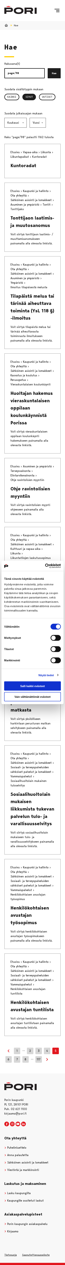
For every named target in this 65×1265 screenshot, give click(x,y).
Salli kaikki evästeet (32, 686)
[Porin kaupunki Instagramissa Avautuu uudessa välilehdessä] (12, 1124)
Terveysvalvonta (20, 471)
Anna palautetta (17, 1155)
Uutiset (47, 96)
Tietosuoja (10, 1254)
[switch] (56, 638)
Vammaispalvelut (21, 776)
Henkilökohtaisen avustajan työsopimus (29, 915)
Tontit (47, 204)
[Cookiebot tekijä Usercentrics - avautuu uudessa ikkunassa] (46, 566)
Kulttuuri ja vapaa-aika (25, 549)
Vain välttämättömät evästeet (32, 696)
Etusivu (15, 152)
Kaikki (11, 96)
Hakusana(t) (12, 63)
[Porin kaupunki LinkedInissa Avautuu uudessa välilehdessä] (23, 1124)
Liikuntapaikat (20, 156)
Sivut (30, 96)
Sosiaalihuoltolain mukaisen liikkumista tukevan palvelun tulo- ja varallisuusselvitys (32, 809)
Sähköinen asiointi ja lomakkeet (31, 200)
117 (38, 1059)
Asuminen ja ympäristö (25, 204)
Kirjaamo (12, 1231)
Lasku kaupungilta (18, 1193)
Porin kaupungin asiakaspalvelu (26, 1224)
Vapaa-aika (30, 152)
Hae (54, 73)
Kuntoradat (23, 165)
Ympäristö (17, 282)
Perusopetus (18, 380)
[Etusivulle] (20, 10)
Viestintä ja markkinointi (22, 1170)
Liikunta (46, 152)
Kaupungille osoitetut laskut (25, 1200)
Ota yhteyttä (19, 195)
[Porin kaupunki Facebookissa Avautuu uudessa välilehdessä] (6, 1124)
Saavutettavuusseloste (36, 1254)
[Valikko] (57, 11)
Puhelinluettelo (16, 1147)
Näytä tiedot (46, 675)
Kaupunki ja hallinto (36, 191)
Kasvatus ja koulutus (24, 375)
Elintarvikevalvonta (22, 475)
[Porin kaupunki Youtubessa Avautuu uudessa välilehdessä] (18, 1124)
